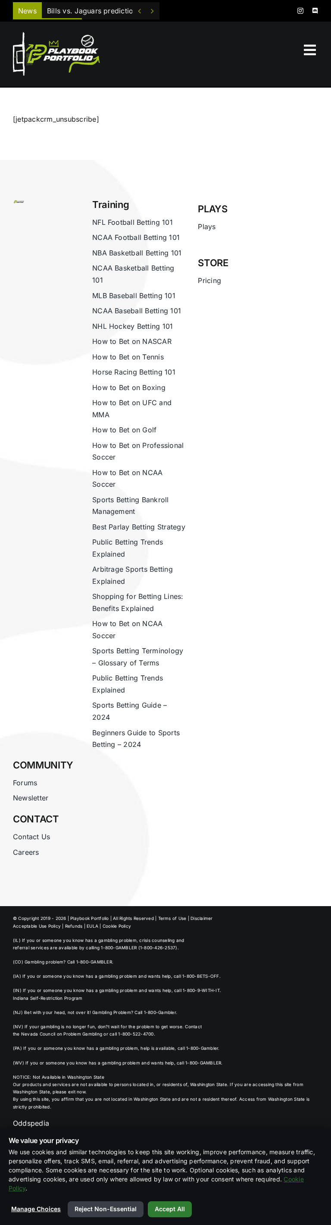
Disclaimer (201, 918)
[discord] (315, 11)
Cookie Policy (117, 926)
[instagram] (300, 11)
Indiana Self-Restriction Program (48, 998)
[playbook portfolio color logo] (19, 202)
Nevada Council (38, 1033)
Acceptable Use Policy (37, 926)
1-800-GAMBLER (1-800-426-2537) (139, 947)
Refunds (74, 926)
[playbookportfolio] (59, 34)
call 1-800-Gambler (198, 1048)
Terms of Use (172, 918)
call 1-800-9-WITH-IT (197, 990)
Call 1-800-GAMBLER (89, 961)
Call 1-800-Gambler (154, 1012)
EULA (92, 926)
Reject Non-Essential (106, 1208)
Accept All (170, 1208)
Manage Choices (36, 1208)
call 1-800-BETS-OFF (196, 976)
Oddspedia (31, 1123)
